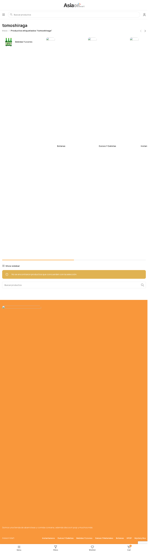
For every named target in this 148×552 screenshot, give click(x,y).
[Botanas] (63, 146)
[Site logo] (74, 4)
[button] (141, 31)
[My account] (144, 15)
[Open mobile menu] (4, 15)
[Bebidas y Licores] (21, 42)
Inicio (5, 30)
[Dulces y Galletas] (105, 146)
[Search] (142, 285)
